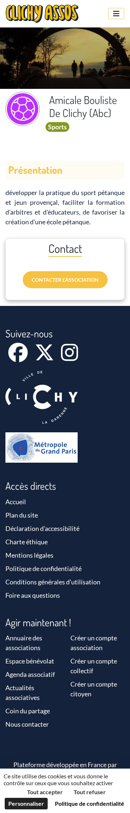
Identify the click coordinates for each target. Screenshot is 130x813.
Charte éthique (26, 542)
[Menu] (116, 13)
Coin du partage (27, 711)
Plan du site (21, 515)
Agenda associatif (30, 674)
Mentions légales (29, 555)
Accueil (15, 502)
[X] (45, 357)
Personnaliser (26, 803)
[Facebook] (18, 357)
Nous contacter (27, 724)
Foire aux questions (32, 595)
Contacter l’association (65, 280)
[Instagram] (69, 357)
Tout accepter (45, 791)
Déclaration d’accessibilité (42, 528)
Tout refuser (90, 791)
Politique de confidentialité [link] (89, 803)
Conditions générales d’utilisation (52, 582)
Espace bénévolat (29, 661)
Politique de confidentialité (43, 568)
